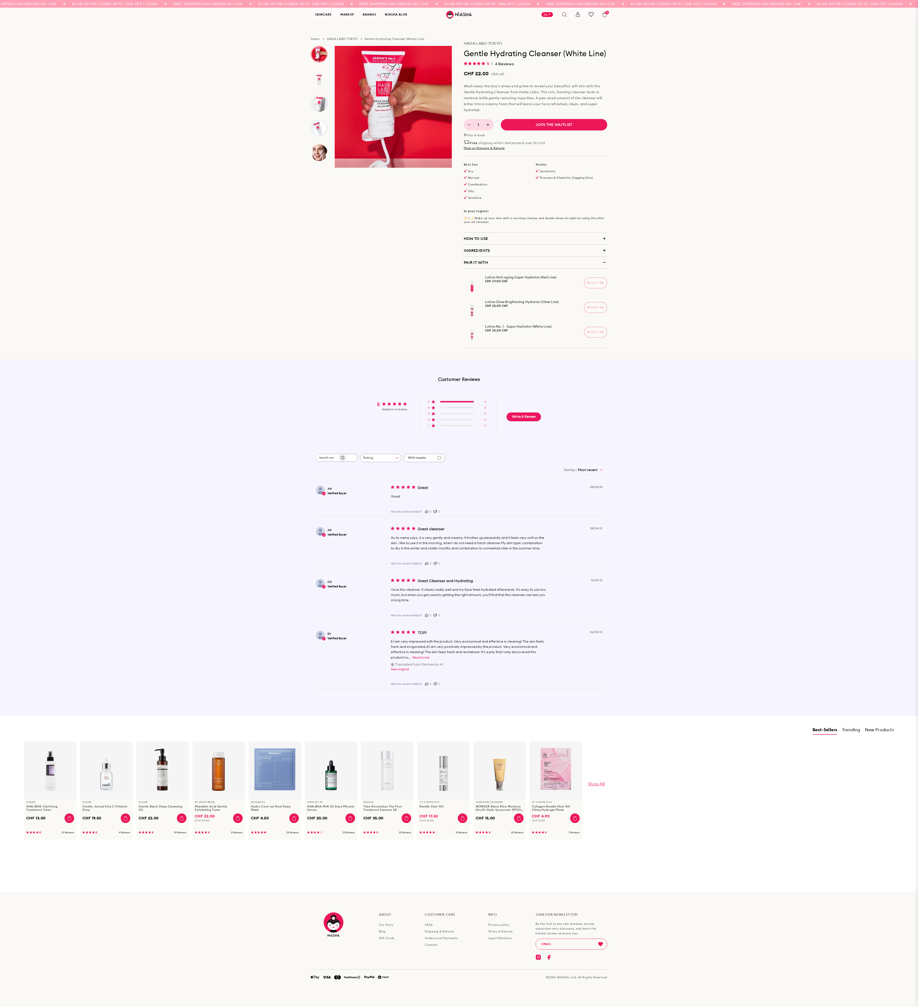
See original (400, 669)
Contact (431, 945)
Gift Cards (386, 938)
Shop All (596, 784)
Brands (369, 14)
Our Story (386, 924)
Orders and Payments (441, 938)
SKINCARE (323, 14)
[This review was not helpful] (435, 511)
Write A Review (524, 416)
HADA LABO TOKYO (342, 39)
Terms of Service (500, 931)
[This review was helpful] (426, 511)
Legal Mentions (500, 938)
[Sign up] (600, 944)
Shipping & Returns (439, 931)
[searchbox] (327, 457)
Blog (382, 931)
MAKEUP (347, 14)
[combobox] (380, 458)
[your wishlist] (591, 14)
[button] (457, 403)
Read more (420, 657)
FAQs (429, 924)
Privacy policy (499, 924)
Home (315, 39)
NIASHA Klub (396, 14)
